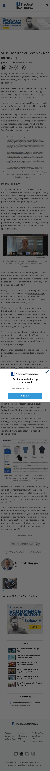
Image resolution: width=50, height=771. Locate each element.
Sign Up (25, 396)
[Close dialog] (47, 372)
